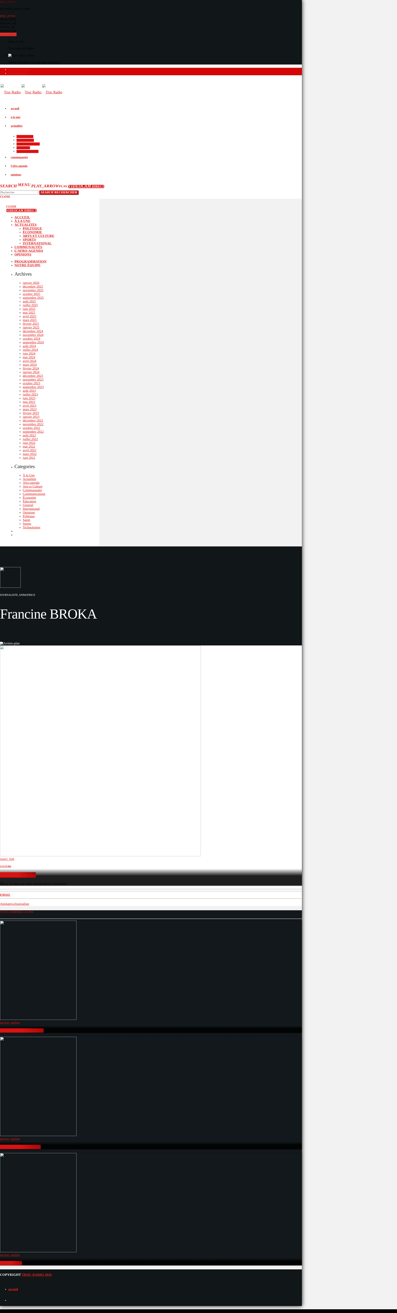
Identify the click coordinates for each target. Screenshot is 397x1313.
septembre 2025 (33, 298)
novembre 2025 (33, 290)
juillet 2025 (30, 305)
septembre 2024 (33, 342)
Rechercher (59, 192)
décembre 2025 (33, 286)
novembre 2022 (33, 424)
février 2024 (31, 368)
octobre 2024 (31, 338)
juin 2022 (29, 443)
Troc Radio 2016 (36, 1275)
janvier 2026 (31, 283)
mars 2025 (30, 320)
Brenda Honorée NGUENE (20, 1147)
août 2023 (29, 391)
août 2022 (29, 435)
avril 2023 (29, 405)
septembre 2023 (33, 387)
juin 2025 (29, 309)
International (31, 509)
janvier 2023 (31, 417)
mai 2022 (29, 446)
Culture (5, 866)
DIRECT (86, 186)
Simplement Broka (18, 875)
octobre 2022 (31, 428)
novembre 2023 (33, 379)
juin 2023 (29, 398)
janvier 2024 (31, 372)
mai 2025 (29, 312)
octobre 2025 (31, 294)
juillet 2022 (30, 439)
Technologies (31, 527)
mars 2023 (30, 409)
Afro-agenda (31, 483)
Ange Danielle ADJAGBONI (22, 1030)
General (28, 505)
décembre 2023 (33, 376)
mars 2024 (30, 365)
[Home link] (31, 92)
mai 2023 (29, 402)
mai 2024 (29, 357)
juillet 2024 (30, 350)
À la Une (29, 475)
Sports (27, 524)
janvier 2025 (31, 327)
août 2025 (29, 301)
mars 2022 (30, 454)
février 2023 (31, 413)
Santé (26, 520)
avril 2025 (29, 316)
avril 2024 (29, 361)
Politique (29, 516)
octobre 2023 (31, 383)
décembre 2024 (33, 331)
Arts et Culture (32, 486)
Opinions (29, 512)
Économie (29, 497)
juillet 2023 (30, 394)
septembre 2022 (33, 432)
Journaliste (22, 904)
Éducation (29, 501)
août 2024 (29, 346)
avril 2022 (29, 450)
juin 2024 (29, 353)
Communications (34, 494)
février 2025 (31, 324)
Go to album (8, 34)
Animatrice (7, 904)
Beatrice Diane (11, 1263)
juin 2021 (29, 458)
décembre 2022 (33, 420)
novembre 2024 (33, 335)
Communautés (32, 490)
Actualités (29, 479)
